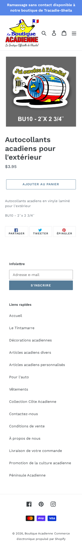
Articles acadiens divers (30, 352)
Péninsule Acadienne (27, 475)
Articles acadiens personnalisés (37, 365)
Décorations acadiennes (30, 340)
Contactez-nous (23, 414)
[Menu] (74, 33)
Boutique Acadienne (39, 533)
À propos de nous (24, 438)
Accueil (15, 315)
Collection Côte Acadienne (32, 401)
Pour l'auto (19, 377)
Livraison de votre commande (35, 451)
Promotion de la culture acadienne (40, 463)
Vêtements (18, 389)
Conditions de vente (27, 426)
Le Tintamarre (21, 328)
